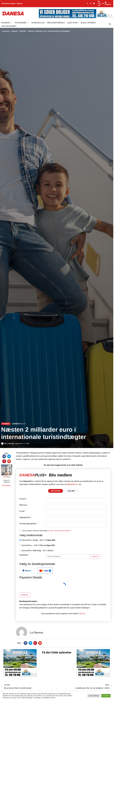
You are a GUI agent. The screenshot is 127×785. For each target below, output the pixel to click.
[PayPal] (26, 571)
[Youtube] (94, 3)
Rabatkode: (23, 555)
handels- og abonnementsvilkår (59, 530)
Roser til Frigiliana (6, 481)
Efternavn (23, 505)
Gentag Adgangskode (28, 524)
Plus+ (72, 484)
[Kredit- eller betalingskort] (45, 571)
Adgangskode (25, 517)
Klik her (82, 614)
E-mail (22, 511)
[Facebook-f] (87, 3)
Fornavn (23, 499)
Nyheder (15, 31)
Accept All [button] (106, 696)
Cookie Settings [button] (94, 696)
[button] (7, 23)
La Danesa (6, 31)
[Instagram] (90, 3)
